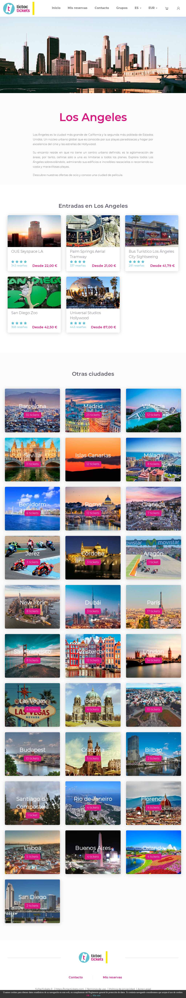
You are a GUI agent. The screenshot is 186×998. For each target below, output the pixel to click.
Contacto (102, 8)
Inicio (56, 8)
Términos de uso (96, 988)
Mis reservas (77, 8)
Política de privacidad (122, 988)
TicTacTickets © (44, 988)
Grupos (122, 8)
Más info (96, 995)
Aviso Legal (144, 988)
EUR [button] (152, 8)
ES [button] (137, 8)
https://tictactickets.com (70, 988)
